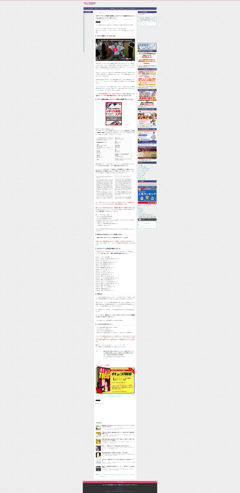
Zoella (101, 72)
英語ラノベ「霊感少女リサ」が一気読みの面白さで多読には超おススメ (116, 445)
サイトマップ (120, 488)
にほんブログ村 (141, 213)
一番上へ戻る (120, 481)
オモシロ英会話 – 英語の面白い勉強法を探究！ (89, 3)
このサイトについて (142, 24)
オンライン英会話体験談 (111, 8)
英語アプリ (97, 8)
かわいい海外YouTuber (131, 8)
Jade (105, 72)
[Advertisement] (134, 3)
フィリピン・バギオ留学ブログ (146, 205)
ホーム (85, 8)
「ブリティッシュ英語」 (117, 345)
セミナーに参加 (102, 81)
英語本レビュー (102, 8)
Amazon (105, 358)
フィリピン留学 (141, 172)
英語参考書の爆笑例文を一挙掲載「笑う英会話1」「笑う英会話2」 (115, 452)
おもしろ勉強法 (90, 8)
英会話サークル (123, 8)
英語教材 (139, 177)
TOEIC (118, 8)
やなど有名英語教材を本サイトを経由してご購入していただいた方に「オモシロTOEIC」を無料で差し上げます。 (115, 395)
